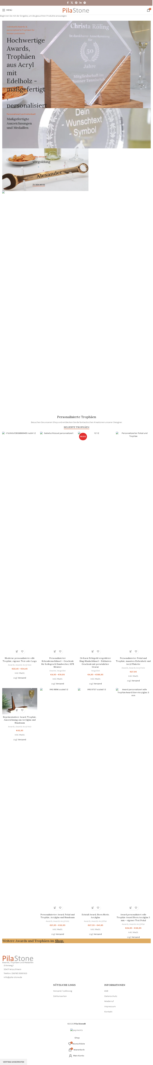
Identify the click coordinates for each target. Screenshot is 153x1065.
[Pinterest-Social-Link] (76, 2)
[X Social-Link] (72, 2)
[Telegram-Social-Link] (84, 2)
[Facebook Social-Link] (68, 2)
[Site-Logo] (76, 10)
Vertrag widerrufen (13, 1062)
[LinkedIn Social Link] (80, 2)
